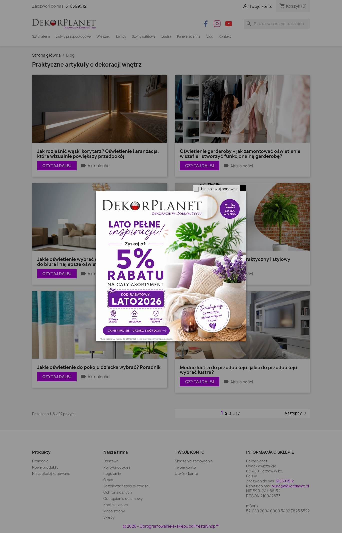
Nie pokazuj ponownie (220, 188)
